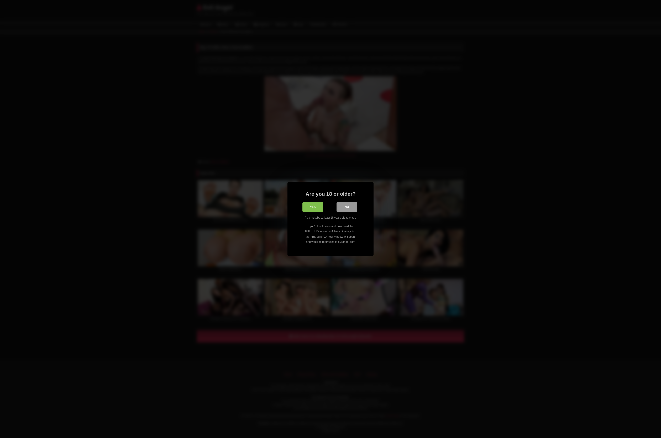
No (347, 207)
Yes (313, 207)
